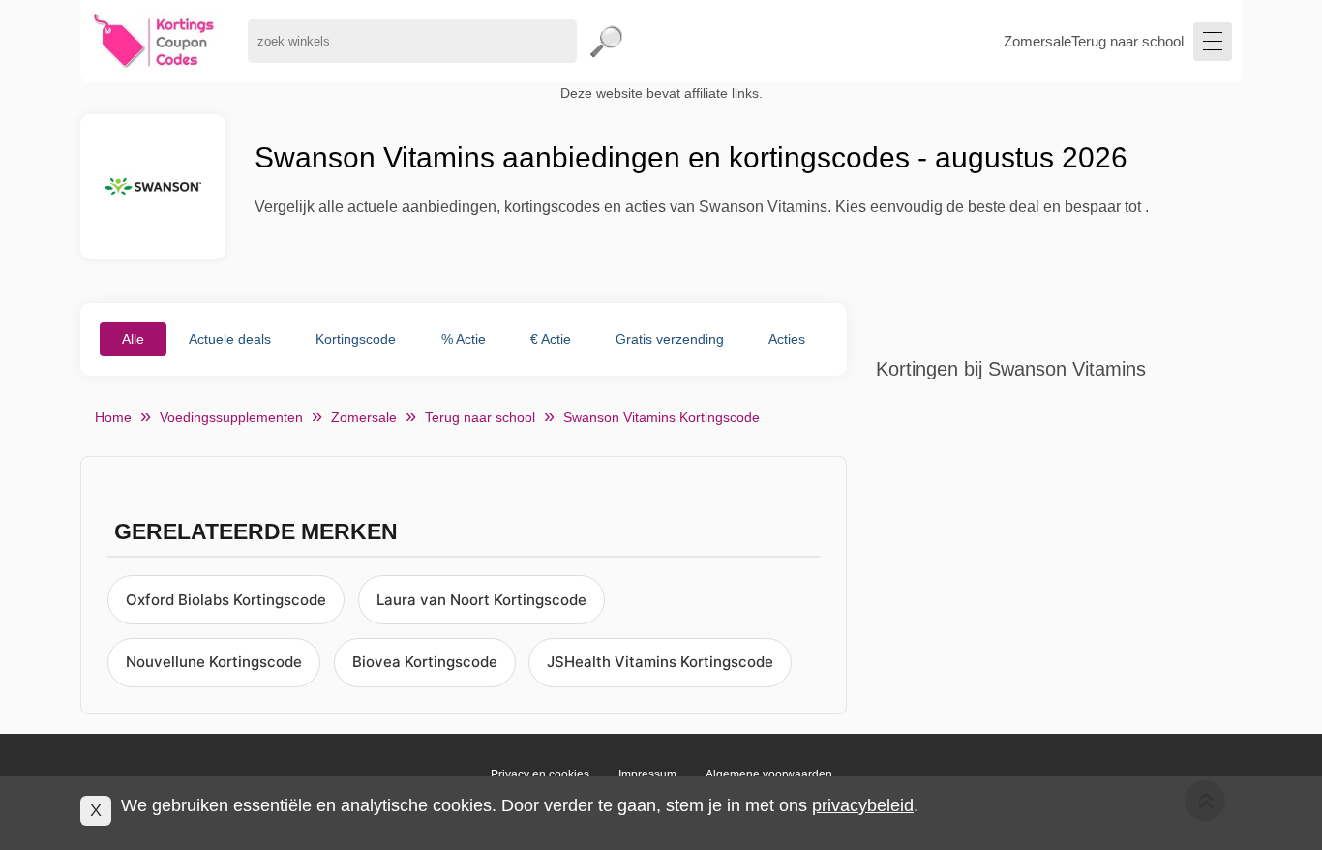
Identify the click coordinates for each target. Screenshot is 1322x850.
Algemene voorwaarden (769, 774)
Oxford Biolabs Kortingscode (226, 600)
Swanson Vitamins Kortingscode (661, 417)
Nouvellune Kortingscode (214, 662)
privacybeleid (863, 805)
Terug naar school (1127, 41)
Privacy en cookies (540, 774)
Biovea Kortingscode (424, 662)
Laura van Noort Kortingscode (481, 600)
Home (113, 417)
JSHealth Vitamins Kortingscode (660, 662)
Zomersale (1037, 41)
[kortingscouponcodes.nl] (154, 41)
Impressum (647, 774)
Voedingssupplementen (231, 417)
